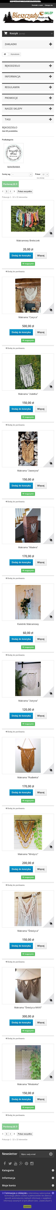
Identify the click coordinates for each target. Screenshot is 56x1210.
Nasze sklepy (13, 108)
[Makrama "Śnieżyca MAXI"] (28, 985)
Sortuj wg (6, 174)
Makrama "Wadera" (28, 547)
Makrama (13, 167)
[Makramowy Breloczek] (28, 219)
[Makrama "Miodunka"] (28, 1062)
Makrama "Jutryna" (28, 700)
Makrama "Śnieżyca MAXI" (28, 1007)
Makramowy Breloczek (28, 240)
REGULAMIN (12, 87)
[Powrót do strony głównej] (4, 54)
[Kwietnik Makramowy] (28, 602)
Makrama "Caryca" (28, 317)
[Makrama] (14, 153)
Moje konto (9, 1185)
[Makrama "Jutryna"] (28, 679)
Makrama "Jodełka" (28, 394)
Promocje (11, 98)
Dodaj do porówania (15, 272)
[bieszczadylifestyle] (28, 17)
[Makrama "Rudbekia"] (28, 755)
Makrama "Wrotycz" (28, 854)
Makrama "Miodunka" (28, 1084)
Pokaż (37, 174)
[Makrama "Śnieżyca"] (28, 909)
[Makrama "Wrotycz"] (28, 832)
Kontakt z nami (37, 5)
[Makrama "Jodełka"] (28, 372)
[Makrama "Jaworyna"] (28, 449)
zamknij (27, 1206)
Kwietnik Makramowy (28, 624)
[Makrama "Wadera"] (28, 525)
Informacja (12, 76)
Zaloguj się (49, 5)
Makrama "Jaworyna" (28, 470)
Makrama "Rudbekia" (28, 777)
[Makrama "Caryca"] (28, 295)
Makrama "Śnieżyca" (28, 931)
